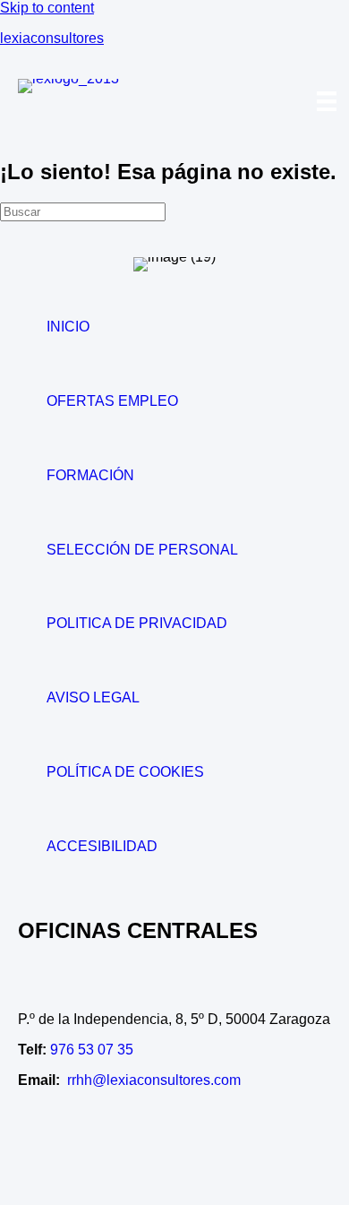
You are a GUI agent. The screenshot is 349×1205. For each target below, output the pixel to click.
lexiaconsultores (52, 38)
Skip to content (47, 7)
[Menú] (326, 101)
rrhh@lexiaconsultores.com (154, 1080)
